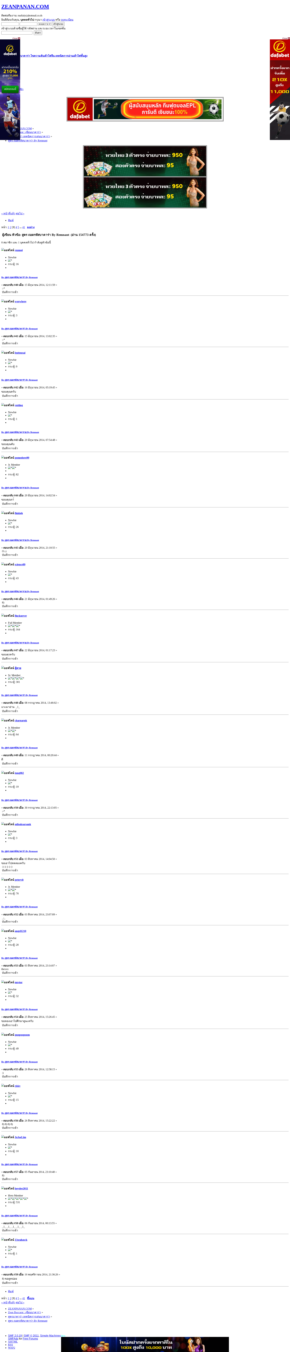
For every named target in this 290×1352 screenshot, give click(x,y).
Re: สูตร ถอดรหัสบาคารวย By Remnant (20, 432)
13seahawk (21, 1239)
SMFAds (13, 1338)
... (21, 227)
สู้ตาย (18, 668)
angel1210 (20, 931)
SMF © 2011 (31, 1335)
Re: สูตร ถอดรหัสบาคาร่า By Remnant (19, 277)
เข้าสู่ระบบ (48, 19)
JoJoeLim (20, 1137)
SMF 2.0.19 (15, 1335)
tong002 (19, 773)
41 (23, 227)
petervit (19, 879)
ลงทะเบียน (67, 19)
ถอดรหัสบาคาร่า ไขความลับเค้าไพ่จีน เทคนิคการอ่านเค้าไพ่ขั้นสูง (48, 55)
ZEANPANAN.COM (25, 7)
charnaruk (21, 720)
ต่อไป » (20, 213)
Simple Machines (50, 1335)
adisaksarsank (23, 824)
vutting (19, 405)
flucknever (21, 615)
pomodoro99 (22, 457)
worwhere (20, 301)
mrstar (18, 982)
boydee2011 (21, 1188)
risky (17, 1085)
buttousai (20, 352)
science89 (20, 564)
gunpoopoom (22, 1034)
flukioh (19, 513)
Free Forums (30, 1338)
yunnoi (19, 250)
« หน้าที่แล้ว (8, 213)
